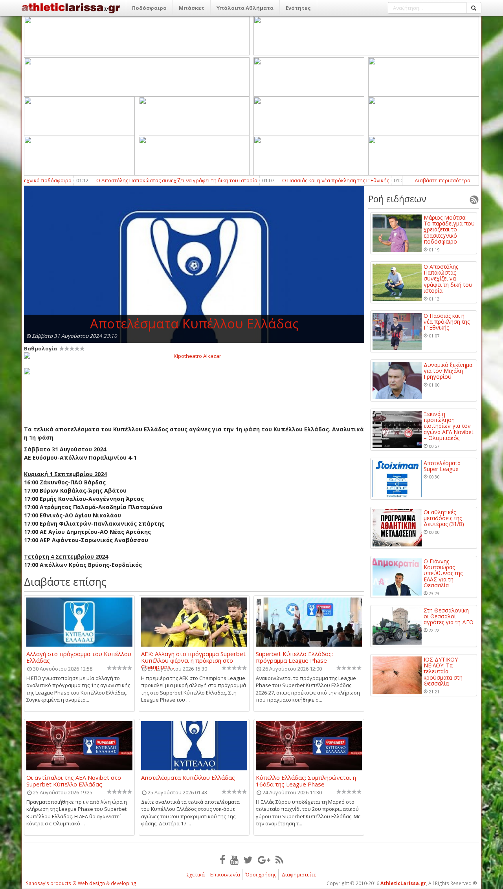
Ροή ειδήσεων (397, 198)
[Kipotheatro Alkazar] (194, 355)
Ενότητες (298, 7)
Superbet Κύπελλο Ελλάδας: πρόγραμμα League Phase (294, 657)
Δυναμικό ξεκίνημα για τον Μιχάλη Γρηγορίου (448, 371)
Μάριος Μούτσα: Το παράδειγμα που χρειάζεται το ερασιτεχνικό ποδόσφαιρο (449, 229)
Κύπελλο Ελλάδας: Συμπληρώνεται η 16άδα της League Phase (306, 780)
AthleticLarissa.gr (403, 883)
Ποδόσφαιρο (149, 7)
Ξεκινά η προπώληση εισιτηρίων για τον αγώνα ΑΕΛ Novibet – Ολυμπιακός (449, 426)
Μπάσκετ (191, 7)
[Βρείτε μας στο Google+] (264, 859)
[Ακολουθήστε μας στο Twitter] (248, 859)
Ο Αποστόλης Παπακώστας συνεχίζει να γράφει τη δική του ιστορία (157, 180)
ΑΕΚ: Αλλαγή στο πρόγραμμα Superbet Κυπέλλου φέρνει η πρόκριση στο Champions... (193, 657)
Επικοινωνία (225, 874)
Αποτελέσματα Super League (442, 466)
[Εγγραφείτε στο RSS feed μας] (279, 859)
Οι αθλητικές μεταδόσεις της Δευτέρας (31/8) (444, 518)
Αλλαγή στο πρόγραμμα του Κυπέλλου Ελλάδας (78, 657)
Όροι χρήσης (261, 874)
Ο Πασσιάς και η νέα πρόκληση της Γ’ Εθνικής (316, 180)
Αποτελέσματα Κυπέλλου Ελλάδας (188, 777)
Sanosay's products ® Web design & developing (81, 883)
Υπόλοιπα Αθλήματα (245, 7)
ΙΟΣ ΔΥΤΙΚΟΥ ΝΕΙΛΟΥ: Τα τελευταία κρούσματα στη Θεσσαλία (443, 671)
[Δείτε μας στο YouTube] (234, 859)
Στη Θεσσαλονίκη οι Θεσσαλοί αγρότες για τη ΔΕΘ (449, 616)
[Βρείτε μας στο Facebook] (222, 859)
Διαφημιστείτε (299, 874)
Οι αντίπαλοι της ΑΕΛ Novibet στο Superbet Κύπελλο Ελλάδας (73, 780)
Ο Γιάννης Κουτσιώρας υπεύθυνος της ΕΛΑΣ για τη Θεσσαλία (443, 573)
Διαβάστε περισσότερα (442, 180)
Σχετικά (196, 874)
